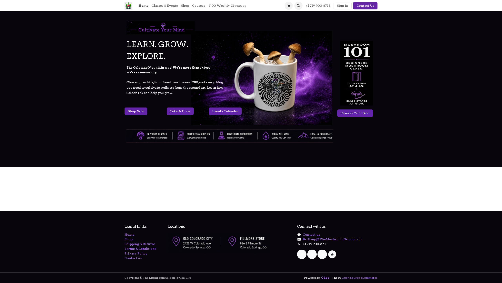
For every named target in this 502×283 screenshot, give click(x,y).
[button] (298, 6)
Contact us (133, 258)
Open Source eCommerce (359, 277)
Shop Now (136, 111)
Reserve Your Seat (355, 113)
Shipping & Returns (140, 244)
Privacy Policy (136, 253)
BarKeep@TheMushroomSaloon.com (333, 239)
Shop (129, 239)
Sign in (342, 5)
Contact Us (365, 5)
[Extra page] (332, 254)
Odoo (325, 277)
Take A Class (180, 111)
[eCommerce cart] (289, 6)
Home (129, 234)
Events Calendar (225, 111)
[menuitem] (143, 6)
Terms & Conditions (140, 249)
